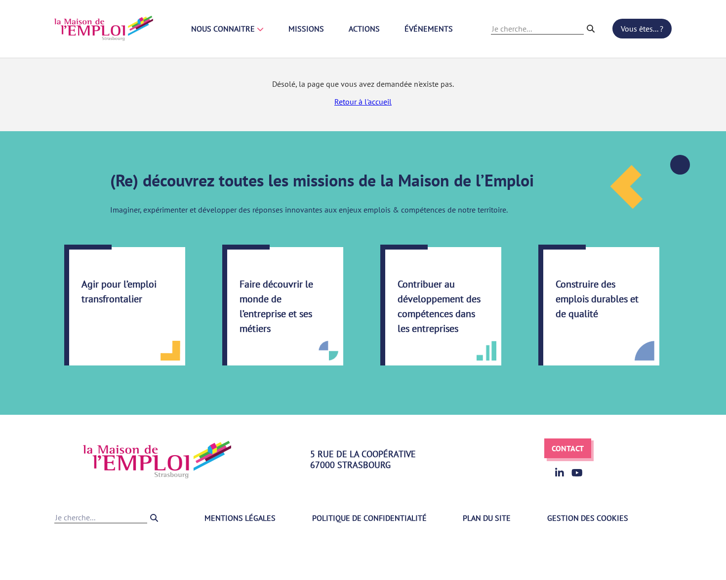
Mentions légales (240, 518)
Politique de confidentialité (369, 518)
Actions (364, 29)
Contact (568, 448)
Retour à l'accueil (363, 102)
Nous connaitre (224, 29)
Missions (306, 29)
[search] (591, 28)
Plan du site (487, 518)
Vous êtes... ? (642, 29)
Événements (428, 29)
